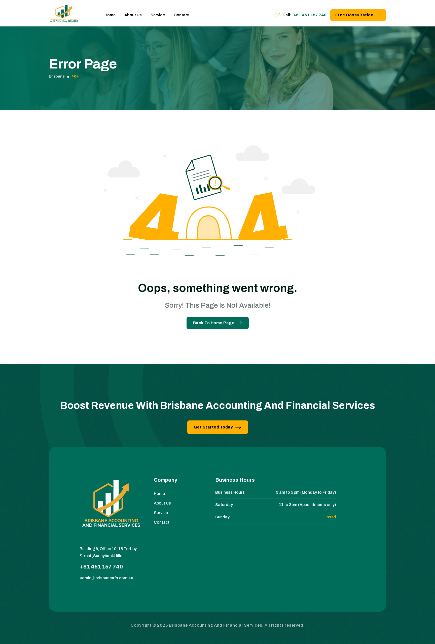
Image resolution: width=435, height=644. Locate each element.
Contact (182, 15)
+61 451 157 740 (310, 15)
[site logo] (64, 15)
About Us (133, 15)
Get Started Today (213, 427)
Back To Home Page (214, 323)
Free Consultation (354, 15)
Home (110, 15)
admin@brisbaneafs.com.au (106, 578)
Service (158, 15)
